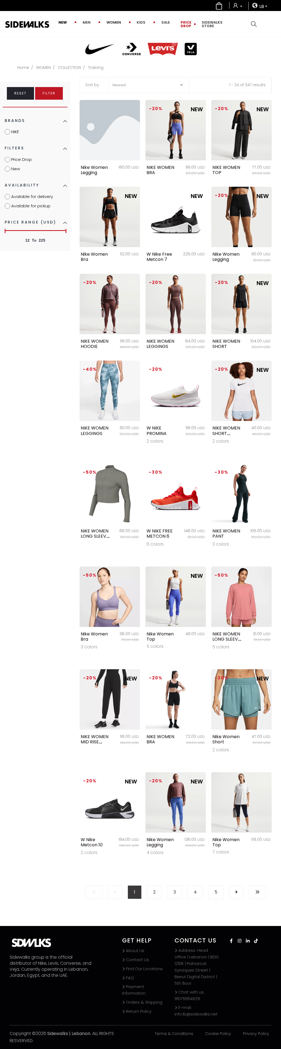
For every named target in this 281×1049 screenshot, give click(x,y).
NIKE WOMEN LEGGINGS (160, 344)
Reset (20, 93)
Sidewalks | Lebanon (68, 1033)
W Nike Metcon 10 (92, 842)
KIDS (141, 22)
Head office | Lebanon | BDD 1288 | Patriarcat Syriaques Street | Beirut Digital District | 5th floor (197, 966)
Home (23, 67)
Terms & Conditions (174, 1033)
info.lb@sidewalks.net (196, 1011)
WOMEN (113, 22)
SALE (165, 22)
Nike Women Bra (94, 257)
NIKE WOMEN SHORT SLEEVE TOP (226, 433)
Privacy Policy (256, 1033)
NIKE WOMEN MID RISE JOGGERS (94, 741)
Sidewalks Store (212, 24)
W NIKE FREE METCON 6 (160, 533)
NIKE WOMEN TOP (226, 170)
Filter (49, 93)
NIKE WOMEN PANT (226, 533)
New (62, 22)
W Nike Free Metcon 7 (159, 257)
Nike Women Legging (94, 170)
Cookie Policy (218, 1033)
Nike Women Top (160, 636)
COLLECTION (69, 67)
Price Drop (186, 24)
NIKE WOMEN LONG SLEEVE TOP (95, 536)
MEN (87, 22)
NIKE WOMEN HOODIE (94, 344)
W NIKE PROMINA (157, 430)
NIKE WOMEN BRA (160, 170)
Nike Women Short (226, 739)
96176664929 (189, 995)
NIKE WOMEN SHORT (226, 344)
